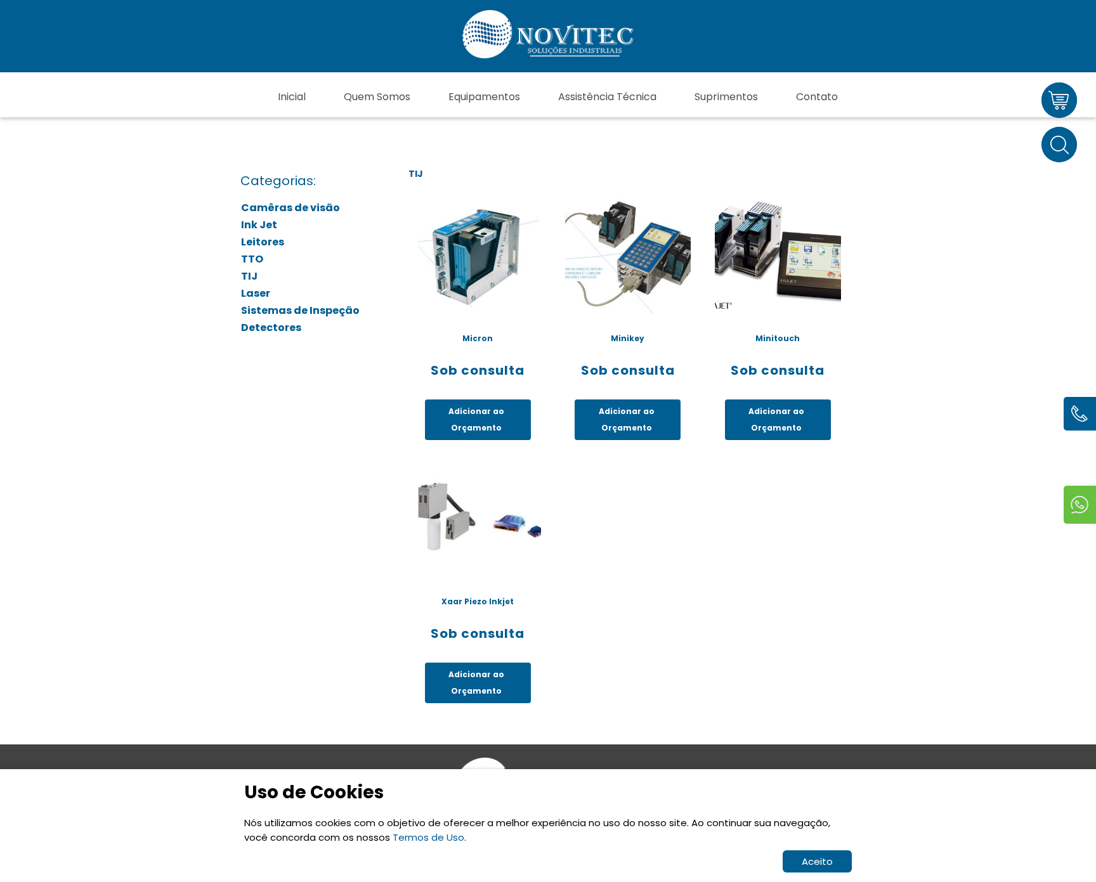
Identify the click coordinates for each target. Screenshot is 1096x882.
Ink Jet (259, 224)
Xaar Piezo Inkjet (477, 601)
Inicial (292, 96)
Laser (255, 293)
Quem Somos (377, 96)
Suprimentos (726, 96)
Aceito (817, 861)
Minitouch (777, 338)
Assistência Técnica (607, 96)
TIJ (249, 276)
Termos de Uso (428, 837)
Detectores (271, 327)
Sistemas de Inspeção (300, 310)
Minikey (627, 338)
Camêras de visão (290, 207)
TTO (252, 259)
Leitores (262, 242)
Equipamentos (484, 96)
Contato (817, 96)
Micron (477, 338)
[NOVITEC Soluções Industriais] (548, 36)
